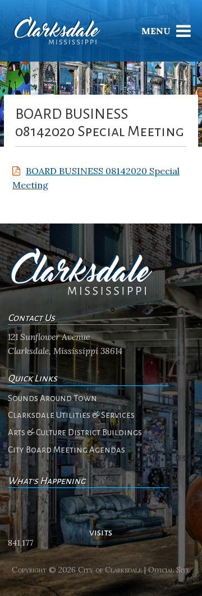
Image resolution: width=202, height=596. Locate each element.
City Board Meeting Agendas (66, 449)
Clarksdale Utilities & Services (71, 415)
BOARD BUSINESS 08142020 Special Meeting (96, 178)
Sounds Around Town (52, 398)
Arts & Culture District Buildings (75, 432)
